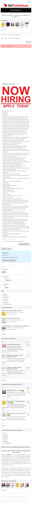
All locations (5, 284)
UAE (6, 38)
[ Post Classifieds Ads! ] (16, 10)
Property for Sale (21, 15)
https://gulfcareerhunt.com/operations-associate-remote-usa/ (14, 236)
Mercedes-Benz (11, 398)
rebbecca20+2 (5, 253)
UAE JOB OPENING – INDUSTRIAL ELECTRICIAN (15, 326)
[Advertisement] (16, 64)
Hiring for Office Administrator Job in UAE (11, 310)
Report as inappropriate (24, 243)
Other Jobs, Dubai (5, 352)
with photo (5, 269)
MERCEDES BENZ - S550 (13, 390)
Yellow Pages (5, 302)
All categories (6, 276)
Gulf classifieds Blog (7, 304)
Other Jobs (18, 38)
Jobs (4, 15)
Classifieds (8, 15)
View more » (3, 29)
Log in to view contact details (9, 260)
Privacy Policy (6, 297)
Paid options (5, 299)
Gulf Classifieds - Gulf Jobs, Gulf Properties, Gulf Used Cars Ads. (14, 500)
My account (28, 1)
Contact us (5, 300)
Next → (9, 248)
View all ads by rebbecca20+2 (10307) (10, 257)
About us (5, 294)
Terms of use (5, 295)
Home (2, 38)
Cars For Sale (14, 15)
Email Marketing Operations (13, 344)
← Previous (3, 248)
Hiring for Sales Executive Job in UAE (10, 318)
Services (17, 16)
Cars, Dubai (4, 398)
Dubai (9, 38)
